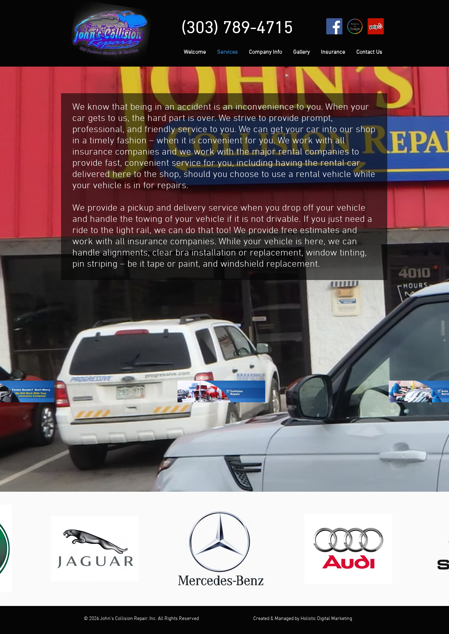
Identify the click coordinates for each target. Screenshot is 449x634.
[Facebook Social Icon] (334, 26)
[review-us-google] (355, 26)
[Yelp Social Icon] (376, 26)
